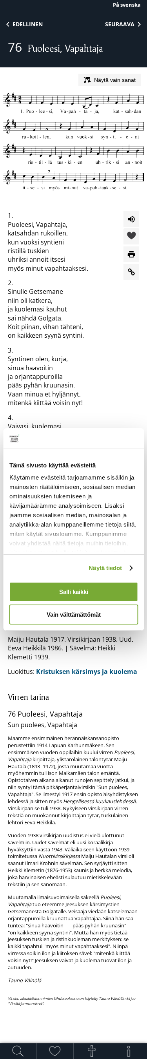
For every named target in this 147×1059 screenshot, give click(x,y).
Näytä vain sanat (115, 80)
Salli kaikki (73, 591)
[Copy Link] (131, 272)
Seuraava (119, 24)
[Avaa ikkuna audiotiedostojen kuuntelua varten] (131, 219)
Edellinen (28, 24)
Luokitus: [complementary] (73, 820)
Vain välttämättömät (74, 614)
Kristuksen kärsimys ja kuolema (86, 671)
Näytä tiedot (105, 568)
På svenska (127, 4)
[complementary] (73, 849)
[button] (131, 236)
